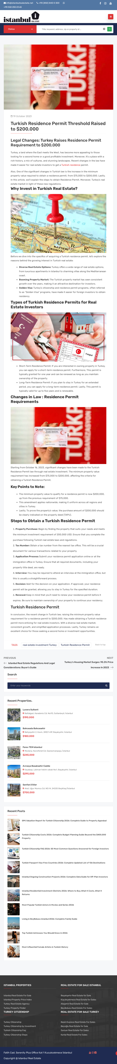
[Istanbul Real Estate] (21, 16)
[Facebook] (100, 3)
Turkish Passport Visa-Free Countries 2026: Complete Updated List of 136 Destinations (63, 863)
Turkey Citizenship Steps (15, 1034)
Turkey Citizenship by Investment (20, 1026)
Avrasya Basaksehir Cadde (36, 766)
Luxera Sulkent (30, 709)
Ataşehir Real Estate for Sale (74, 1003)
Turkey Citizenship (12, 1022)
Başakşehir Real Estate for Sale (76, 995)
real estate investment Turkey (40, 644)
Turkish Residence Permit (75, 644)
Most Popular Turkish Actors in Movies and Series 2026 (48, 905)
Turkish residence (70, 165)
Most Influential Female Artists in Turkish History (45, 947)
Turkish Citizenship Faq (15, 1030)
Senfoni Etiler (30, 784)
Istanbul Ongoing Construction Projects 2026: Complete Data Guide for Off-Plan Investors (65, 877)
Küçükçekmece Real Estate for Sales (78, 999)
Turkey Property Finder (15, 1008)
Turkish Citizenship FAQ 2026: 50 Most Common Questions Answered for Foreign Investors (65, 849)
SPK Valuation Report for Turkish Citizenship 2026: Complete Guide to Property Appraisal (64, 820)
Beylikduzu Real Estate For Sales (76, 1008)
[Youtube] (110, 3)
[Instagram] (105, 3)
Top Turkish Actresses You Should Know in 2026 (44, 933)
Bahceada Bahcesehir (34, 728)
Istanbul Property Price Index (18, 999)
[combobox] (20, 29)
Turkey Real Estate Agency (17, 1003)
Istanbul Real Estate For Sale (17, 995)
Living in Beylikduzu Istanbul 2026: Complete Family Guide (49, 919)
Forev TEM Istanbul (32, 747)
